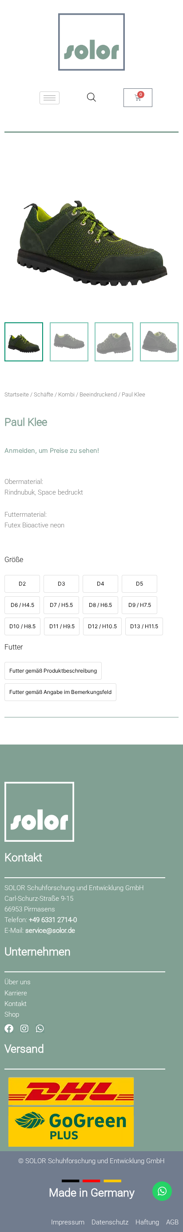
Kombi (66, 394)
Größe (13, 559)
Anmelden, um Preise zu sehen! (51, 451)
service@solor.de (50, 931)
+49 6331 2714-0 (53, 920)
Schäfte (43, 394)
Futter (13, 647)
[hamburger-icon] (50, 97)
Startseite (16, 394)
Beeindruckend (98, 394)
